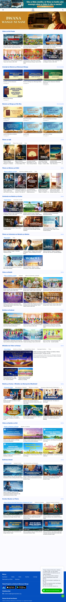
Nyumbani (4, 576)
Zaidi (62, 139)
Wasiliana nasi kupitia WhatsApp (52, 590)
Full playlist (5, 83)
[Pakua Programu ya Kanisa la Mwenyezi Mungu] (3, 587)
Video (19, 576)
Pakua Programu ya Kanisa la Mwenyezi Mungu (15, 584)
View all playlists (60, 66)
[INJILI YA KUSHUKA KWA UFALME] (33, 10)
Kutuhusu (17, 579)
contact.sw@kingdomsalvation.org (12, 593)
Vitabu (12, 576)
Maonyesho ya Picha (7, 579)
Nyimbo (27, 576)
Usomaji (35, 576)
